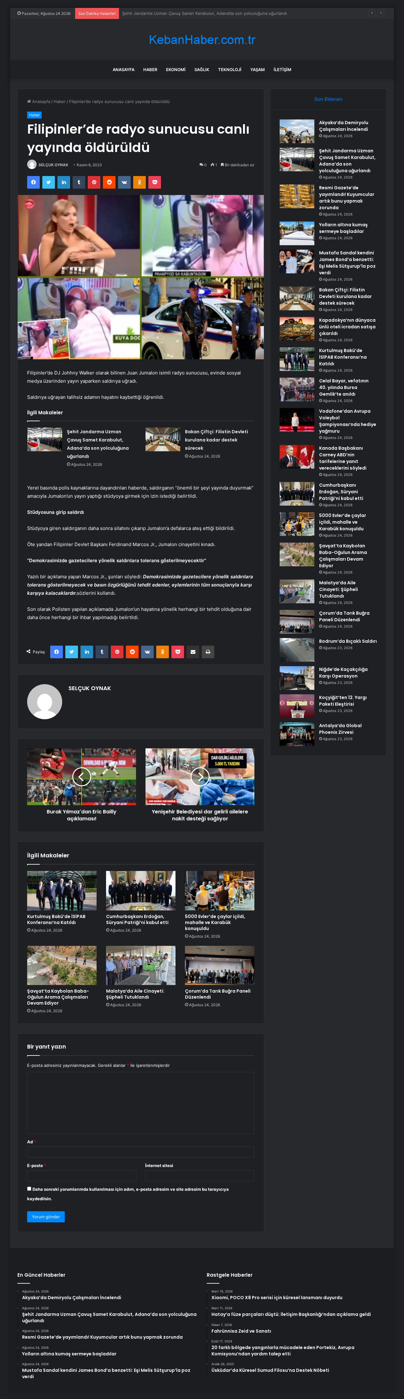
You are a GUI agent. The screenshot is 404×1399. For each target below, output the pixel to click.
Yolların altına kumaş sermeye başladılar (343, 228)
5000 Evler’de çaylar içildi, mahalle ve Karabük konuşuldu (215, 922)
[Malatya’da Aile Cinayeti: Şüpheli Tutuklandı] (140, 965)
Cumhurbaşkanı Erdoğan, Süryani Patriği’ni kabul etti (137, 919)
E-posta (36, 1165)
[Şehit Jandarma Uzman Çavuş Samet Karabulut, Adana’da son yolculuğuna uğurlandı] (44, 439)
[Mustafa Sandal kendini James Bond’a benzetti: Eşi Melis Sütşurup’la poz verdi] (297, 261)
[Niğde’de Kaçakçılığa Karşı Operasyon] (297, 678)
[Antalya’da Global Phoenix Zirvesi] (297, 734)
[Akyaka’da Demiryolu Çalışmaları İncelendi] (297, 131)
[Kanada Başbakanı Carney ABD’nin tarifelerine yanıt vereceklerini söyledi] (297, 457)
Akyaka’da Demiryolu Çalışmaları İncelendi (343, 125)
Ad (31, 1141)
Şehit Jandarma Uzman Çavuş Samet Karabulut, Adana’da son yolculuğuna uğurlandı (347, 161)
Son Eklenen (328, 99)
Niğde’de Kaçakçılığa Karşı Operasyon (343, 672)
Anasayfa (123, 69)
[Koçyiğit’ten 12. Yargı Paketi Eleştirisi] (297, 706)
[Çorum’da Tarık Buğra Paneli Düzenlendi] (219, 965)
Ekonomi (176, 69)
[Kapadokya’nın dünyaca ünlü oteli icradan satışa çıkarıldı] (297, 329)
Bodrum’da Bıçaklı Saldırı (348, 641)
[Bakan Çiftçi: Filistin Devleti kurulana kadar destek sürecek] (163, 439)
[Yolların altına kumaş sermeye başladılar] (297, 233)
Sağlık (201, 69)
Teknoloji (229, 69)
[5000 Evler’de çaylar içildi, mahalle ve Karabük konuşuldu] (219, 890)
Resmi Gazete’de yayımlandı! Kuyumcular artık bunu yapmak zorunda (189, 13)
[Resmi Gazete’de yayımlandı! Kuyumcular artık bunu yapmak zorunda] (297, 196)
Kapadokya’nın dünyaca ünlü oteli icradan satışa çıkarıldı (347, 327)
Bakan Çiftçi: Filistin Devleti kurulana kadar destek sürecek (216, 440)
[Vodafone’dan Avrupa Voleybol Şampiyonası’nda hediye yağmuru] (297, 420)
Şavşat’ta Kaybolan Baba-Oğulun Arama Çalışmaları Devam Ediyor (58, 997)
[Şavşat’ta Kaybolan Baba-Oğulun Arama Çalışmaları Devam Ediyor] (62, 965)
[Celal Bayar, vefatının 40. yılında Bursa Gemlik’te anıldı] (297, 389)
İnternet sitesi (159, 1165)
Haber (150, 69)
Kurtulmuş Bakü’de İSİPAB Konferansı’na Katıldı (56, 919)
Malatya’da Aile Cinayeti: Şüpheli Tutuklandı (135, 994)
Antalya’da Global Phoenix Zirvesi (340, 728)
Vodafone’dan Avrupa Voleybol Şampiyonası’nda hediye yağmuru (347, 421)
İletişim (282, 69)
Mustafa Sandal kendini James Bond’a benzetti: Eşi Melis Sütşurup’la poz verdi (347, 263)
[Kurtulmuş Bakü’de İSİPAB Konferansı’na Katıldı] (62, 890)
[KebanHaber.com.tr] (202, 39)
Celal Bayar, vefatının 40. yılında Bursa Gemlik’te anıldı (344, 387)
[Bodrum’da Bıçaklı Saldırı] (297, 650)
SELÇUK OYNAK (53, 164)
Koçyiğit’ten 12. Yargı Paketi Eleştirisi (343, 700)
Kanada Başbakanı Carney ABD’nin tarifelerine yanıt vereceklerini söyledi (342, 458)
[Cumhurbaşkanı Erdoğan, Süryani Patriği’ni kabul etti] (140, 890)
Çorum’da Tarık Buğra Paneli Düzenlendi (218, 994)
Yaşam (257, 69)
